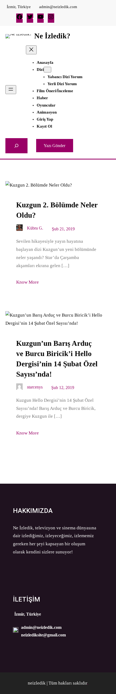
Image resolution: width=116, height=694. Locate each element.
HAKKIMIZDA (33, 510)
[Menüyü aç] (10, 89)
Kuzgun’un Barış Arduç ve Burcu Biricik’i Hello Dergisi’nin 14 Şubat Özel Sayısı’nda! (57, 358)
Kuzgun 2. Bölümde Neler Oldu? (57, 210)
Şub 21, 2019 (63, 229)
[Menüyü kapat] (31, 49)
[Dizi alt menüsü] (47, 69)
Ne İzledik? (52, 36)
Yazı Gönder (54, 145)
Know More (27, 282)
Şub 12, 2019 (62, 387)
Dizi (40, 69)
